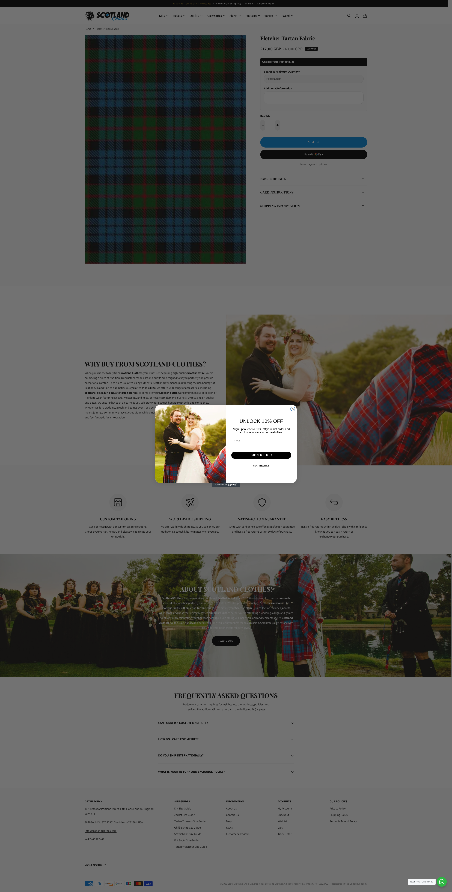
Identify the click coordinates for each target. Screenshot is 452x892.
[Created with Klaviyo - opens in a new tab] (226, 485)
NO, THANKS (261, 466)
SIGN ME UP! (261, 455)
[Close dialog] (293, 409)
